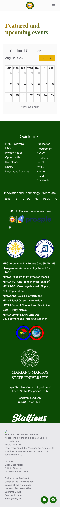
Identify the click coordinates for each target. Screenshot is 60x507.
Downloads (11, 162)
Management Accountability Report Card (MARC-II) (27, 270)
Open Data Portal (14, 464)
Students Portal (42, 160)
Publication (43, 143)
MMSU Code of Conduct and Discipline (26, 305)
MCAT (41, 153)
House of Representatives (19, 488)
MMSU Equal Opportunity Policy (22, 300)
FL (55, 198)
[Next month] (51, 58)
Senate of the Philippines (18, 485)
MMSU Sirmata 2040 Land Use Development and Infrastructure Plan (25, 316)
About (6, 198)
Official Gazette (13, 468)
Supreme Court (13, 491)
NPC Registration (13, 291)
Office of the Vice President (20, 481)
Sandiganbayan (13, 498)
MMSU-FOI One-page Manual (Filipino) (26, 286)
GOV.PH (9, 461)
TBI (16, 198)
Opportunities (13, 157)
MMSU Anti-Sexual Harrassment (22, 295)
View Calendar (30, 106)
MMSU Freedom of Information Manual (26, 277)
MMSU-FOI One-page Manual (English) (26, 281)
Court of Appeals (13, 495)
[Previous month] (43, 58)
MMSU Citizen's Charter (14, 146)
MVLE (40, 166)
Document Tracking (17, 171)
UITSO (26, 198)
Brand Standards (43, 178)
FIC (37, 198)
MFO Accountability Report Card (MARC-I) (29, 263)
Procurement (44, 148)
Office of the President (17, 478)
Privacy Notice (14, 152)
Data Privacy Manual (15, 310)
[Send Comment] (53, 499)
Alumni (41, 171)
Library (9, 166)
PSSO (46, 198)
